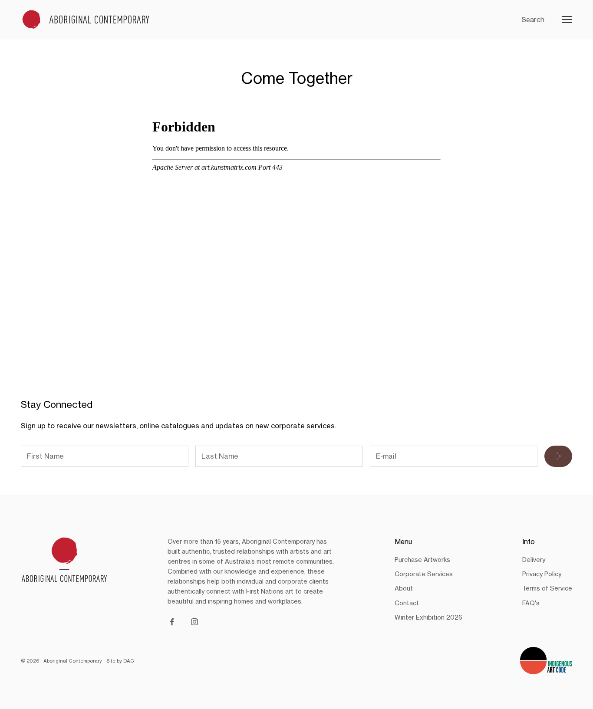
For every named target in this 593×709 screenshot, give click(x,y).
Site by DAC (120, 661)
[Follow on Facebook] (172, 621)
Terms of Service (547, 588)
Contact (407, 603)
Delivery (533, 559)
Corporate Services (424, 574)
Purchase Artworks (422, 559)
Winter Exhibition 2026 (428, 617)
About (404, 588)
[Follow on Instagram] (194, 621)
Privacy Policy (541, 574)
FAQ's (531, 603)
